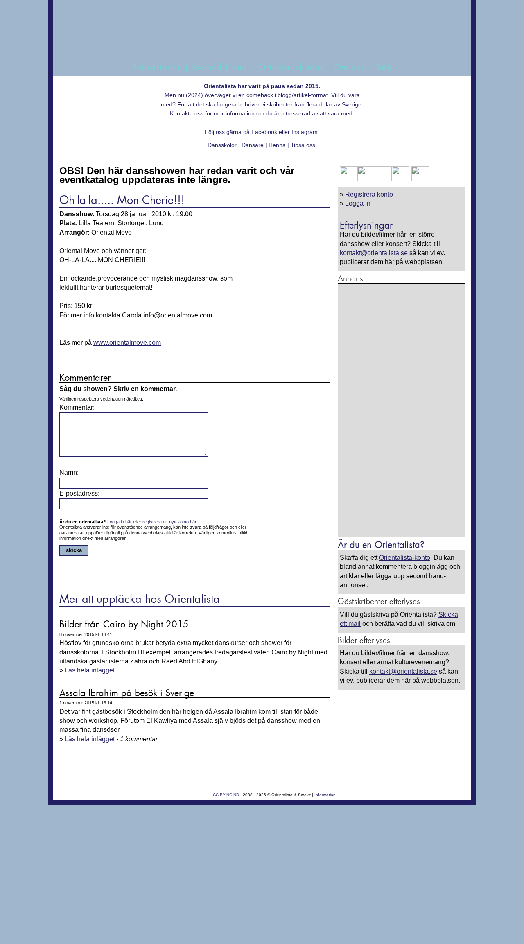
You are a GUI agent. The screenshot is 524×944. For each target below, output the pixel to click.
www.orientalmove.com (127, 342)
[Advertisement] (401, 410)
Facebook (264, 132)
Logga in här (119, 521)
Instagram (304, 132)
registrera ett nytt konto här (169, 521)
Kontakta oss (186, 113)
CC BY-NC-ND (226, 794)
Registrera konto (369, 194)
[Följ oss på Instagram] (419, 179)
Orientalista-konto (404, 557)
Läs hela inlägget (90, 670)
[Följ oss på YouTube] (374, 179)
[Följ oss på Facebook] (348, 179)
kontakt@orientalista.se (374, 252)
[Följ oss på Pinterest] (400, 179)
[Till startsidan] (253, 40)
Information (325, 794)
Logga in (357, 203)
